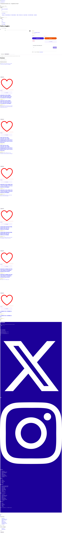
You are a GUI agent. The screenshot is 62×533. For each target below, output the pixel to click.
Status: (33, 33)
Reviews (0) (3, 528)
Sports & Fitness (4, 498)
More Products (3, 529)
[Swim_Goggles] (0, 29)
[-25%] (6, 158)
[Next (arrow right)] (1, 514)
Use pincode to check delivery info (37, 45)
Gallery (2, 505)
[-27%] (6, 285)
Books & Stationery (4, 472)
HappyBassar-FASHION (37, 32)
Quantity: (33, 35)
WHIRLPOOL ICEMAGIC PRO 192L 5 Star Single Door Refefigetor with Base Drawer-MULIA (6, 270)
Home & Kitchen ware (4, 495)
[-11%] (6, 201)
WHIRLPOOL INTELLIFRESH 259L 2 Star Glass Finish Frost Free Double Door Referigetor (5, 96)
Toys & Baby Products (4, 499)
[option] (6, 84)
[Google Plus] (0, 397)
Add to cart (38, 38)
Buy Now (50, 38)
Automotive (3, 476)
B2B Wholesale (3, 491)
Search (1, 7)
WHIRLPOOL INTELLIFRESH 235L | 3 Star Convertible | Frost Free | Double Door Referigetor (6, 185)
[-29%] (6, 69)
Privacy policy (3, 488)
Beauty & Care (3, 474)
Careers (3, 490)
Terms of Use (3, 487)
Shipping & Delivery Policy (5, 486)
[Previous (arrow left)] (0, 514)
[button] (51, 41)
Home (2, 479)
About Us (3, 480)
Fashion (3, 473)
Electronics (3, 494)
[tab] (3, 54)
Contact (3, 506)
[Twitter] (31, 396)
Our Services (3, 481)
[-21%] (6, 243)
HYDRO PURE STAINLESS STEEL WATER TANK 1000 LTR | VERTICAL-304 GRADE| (6, 228)
